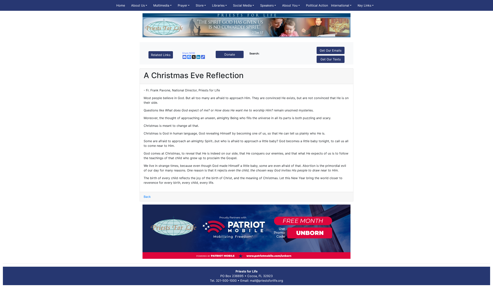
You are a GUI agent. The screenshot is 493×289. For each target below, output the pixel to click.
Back (147, 197)
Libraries (218, 5)
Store (200, 5)
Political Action (317, 5)
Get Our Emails (330, 50)
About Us (138, 5)
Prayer (182, 5)
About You (290, 5)
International (340, 5)
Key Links (364, 5)
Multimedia (161, 5)
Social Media (242, 5)
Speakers (267, 5)
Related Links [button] (160, 55)
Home (120, 5)
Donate (229, 54)
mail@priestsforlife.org (266, 280)
